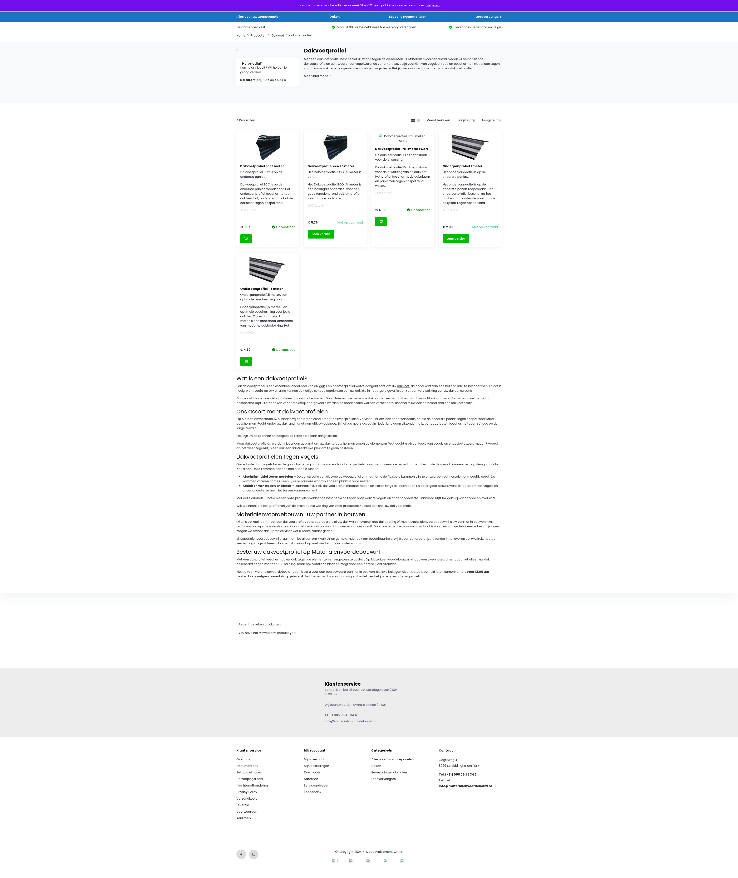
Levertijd (242, 805)
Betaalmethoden (249, 772)
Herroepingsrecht (249, 779)
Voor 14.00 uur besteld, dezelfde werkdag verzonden (376, 27)
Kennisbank (312, 792)
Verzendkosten (247, 798)
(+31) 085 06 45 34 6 (263, 80)
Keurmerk (243, 818)
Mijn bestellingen (316, 766)
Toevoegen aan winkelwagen (246, 238)
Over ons (243, 759)
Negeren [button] (433, 5)
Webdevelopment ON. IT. (384, 852)
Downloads (312, 772)
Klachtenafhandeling (252, 785)
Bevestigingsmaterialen (407, 16)
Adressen (311, 779)
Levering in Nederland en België (478, 27)
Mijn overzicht (314, 759)
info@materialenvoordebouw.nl (350, 721)
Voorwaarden (246, 811)
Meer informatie (316, 76)
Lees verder (321, 234)
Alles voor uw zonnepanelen (258, 16)
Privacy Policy (246, 792)
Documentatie (247, 766)
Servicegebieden (316, 785)
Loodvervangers (488, 16)
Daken (335, 16)
